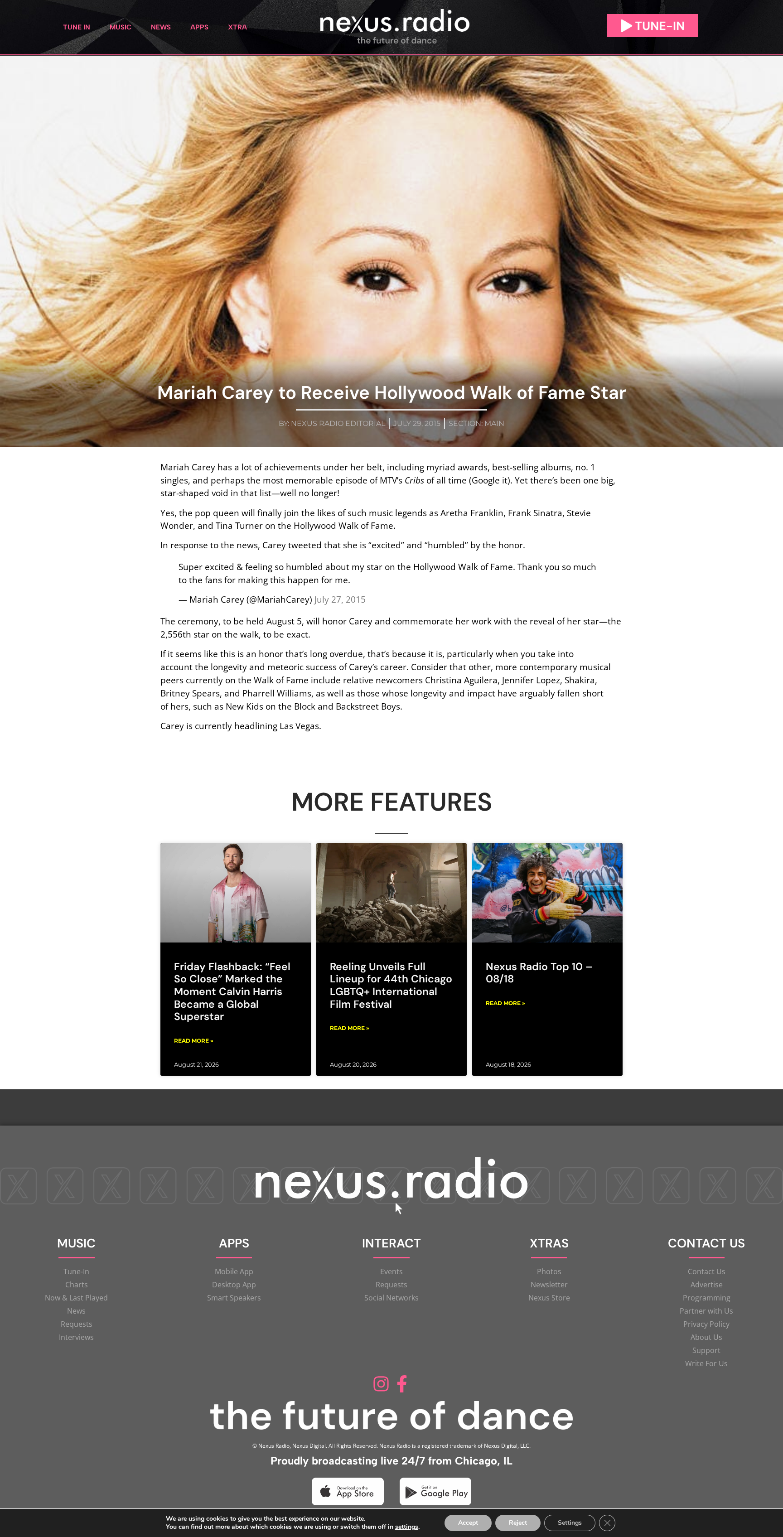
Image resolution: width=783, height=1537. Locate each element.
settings (406, 1527)
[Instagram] (381, 1383)
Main (494, 423)
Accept (468, 1522)
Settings (570, 1522)
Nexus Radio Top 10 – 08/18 (539, 973)
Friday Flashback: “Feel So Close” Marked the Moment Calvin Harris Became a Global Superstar (232, 992)
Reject (518, 1522)
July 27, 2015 (340, 599)
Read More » (193, 1040)
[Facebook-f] (402, 1383)
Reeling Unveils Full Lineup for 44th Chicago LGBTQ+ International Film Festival (391, 985)
